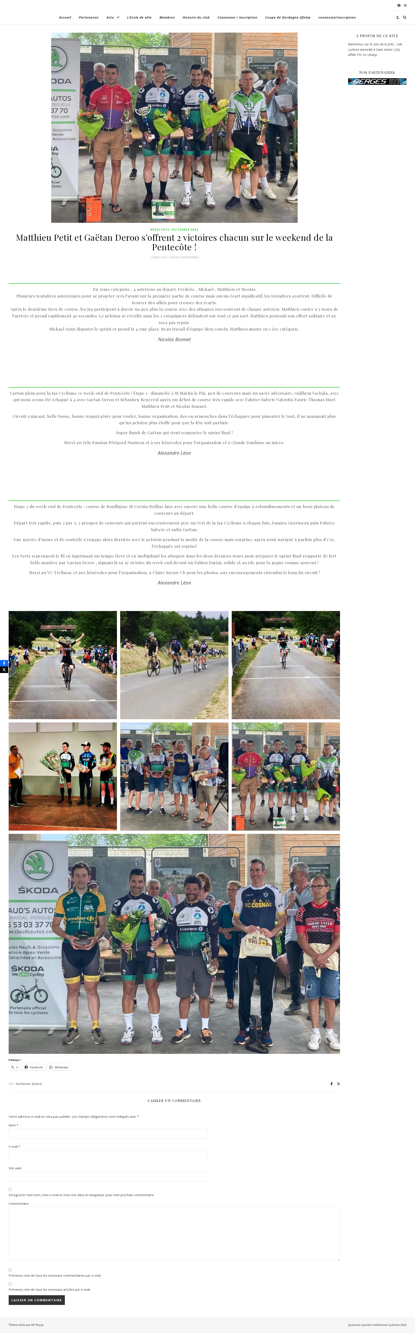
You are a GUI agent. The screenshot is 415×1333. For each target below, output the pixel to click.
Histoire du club (196, 17)
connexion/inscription (337, 17)
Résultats (159, 229)
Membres (167, 17)
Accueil (65, 17)
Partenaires (89, 17)
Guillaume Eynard (29, 1084)
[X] (4, 669)
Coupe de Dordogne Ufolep (288, 17)
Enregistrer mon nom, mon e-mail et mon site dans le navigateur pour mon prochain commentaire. (81, 1195)
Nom (13, 1125)
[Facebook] (4, 663)
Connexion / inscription (237, 17)
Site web (15, 1168)
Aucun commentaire (184, 257)
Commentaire (19, 1203)
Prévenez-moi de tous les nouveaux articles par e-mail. (50, 1289)
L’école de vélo (139, 17)
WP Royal (37, 1325)
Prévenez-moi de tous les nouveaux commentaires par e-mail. (55, 1275)
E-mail (14, 1146)
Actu (110, 17)
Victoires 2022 (185, 229)
